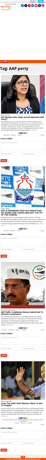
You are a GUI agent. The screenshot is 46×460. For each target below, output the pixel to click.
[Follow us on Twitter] (25, 5)
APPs (40, 2)
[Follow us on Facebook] (22, 5)
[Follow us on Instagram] (42, 5)
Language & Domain (33, 1)
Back (5, 61)
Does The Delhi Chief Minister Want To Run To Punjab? (22, 404)
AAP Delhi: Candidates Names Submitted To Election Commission (22, 313)
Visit (41, 135)
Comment (19, 135)
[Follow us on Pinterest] (29, 5)
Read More (34, 130)
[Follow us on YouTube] (36, 5)
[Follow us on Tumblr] (39, 5)
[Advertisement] (23, 36)
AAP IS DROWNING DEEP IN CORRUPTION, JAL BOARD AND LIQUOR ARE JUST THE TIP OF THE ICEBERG (21, 212)
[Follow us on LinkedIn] (32, 5)
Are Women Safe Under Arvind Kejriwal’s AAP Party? (22, 118)
